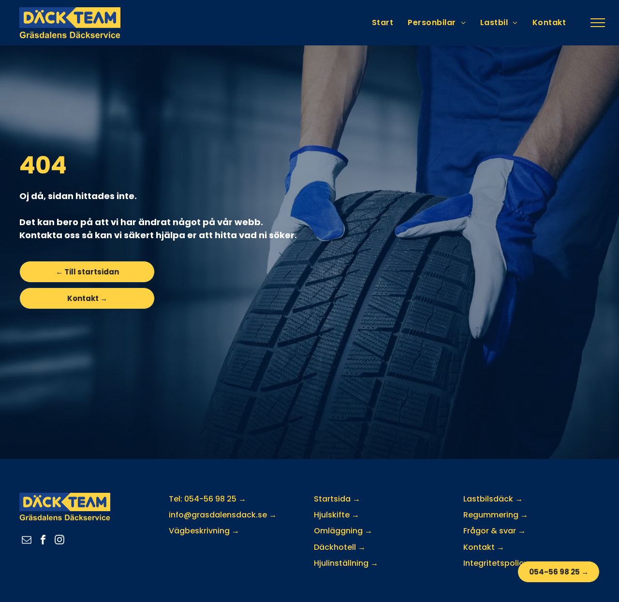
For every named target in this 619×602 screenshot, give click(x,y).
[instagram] (59, 540)
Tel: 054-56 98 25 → (207, 498)
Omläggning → (343, 530)
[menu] (597, 22)
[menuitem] (382, 22)
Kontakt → (483, 547)
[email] (26, 540)
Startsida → (337, 498)
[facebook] (43, 540)
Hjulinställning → (346, 563)
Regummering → (495, 514)
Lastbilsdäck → (493, 498)
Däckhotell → (340, 547)
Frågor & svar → (494, 530)
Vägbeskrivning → (204, 530)
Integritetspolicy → (500, 563)
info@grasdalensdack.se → (223, 514)
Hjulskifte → (336, 514)
